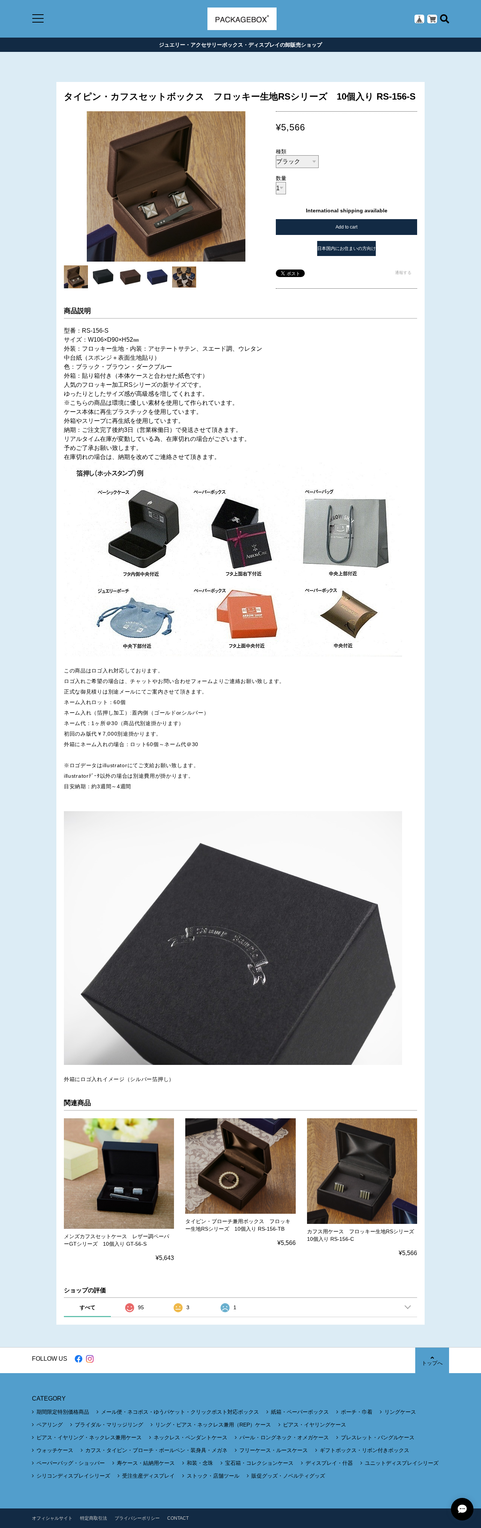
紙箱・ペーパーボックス (300, 1412)
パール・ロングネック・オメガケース (284, 1437)
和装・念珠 (200, 1463)
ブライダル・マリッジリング (109, 1425)
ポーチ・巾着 (356, 1412)
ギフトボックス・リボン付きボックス (364, 1450)
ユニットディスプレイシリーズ (402, 1463)
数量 (281, 178)
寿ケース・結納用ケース (146, 1463)
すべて (87, 1307)
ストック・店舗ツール (213, 1476)
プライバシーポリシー (137, 1518)
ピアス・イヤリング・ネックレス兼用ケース (89, 1437)
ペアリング (49, 1425)
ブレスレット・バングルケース (377, 1437)
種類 (281, 151)
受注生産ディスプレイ (148, 1476)
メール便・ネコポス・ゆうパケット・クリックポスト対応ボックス (180, 1412)
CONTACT (178, 1518)
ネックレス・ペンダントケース (190, 1437)
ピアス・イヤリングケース (314, 1425)
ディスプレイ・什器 (329, 1463)
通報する (403, 272)
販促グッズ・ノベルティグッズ (288, 1476)
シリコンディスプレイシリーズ (73, 1476)
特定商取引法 (93, 1518)
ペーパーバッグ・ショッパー (70, 1463)
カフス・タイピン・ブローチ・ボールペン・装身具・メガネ (156, 1450)
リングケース (400, 1412)
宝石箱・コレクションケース (259, 1463)
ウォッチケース (54, 1450)
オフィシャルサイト (52, 1518)
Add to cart (346, 227)
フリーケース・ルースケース (273, 1450)
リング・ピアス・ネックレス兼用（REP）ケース (213, 1425)
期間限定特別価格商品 (62, 1412)
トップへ (432, 1363)
